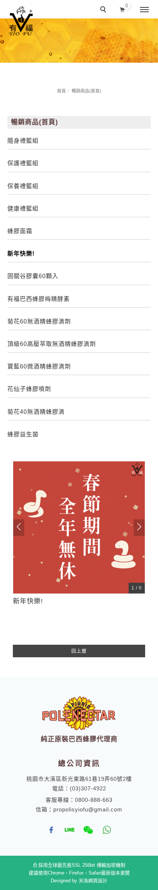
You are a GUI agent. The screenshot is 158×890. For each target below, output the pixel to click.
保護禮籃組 (23, 163)
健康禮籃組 (23, 208)
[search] (104, 10)
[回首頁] (21, 21)
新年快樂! (21, 253)
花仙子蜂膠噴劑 (29, 389)
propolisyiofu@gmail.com (87, 809)
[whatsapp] (106, 830)
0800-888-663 (93, 800)
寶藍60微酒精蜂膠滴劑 (39, 366)
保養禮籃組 (23, 186)
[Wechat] (88, 830)
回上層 (79, 651)
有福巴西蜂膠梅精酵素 (38, 299)
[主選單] (144, 10)
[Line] (70, 830)
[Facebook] (51, 830)
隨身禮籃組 (23, 141)
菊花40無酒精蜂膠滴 (36, 412)
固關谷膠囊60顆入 (32, 276)
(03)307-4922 (88, 788)
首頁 (61, 91)
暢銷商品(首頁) (86, 91)
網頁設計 (97, 880)
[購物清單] (122, 9)
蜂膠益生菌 (23, 434)
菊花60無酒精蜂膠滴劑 (39, 321)
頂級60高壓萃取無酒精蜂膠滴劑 (51, 344)
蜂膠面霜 (19, 231)
